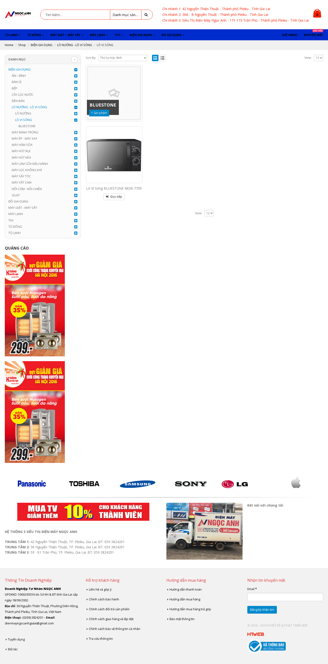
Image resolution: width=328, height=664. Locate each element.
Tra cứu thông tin (101, 639)
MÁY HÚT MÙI (21, 157)
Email (252, 589)
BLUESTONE (27, 126)
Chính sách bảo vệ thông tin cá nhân (114, 629)
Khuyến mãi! (313, 33)
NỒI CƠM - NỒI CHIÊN (27, 189)
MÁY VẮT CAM (21, 182)
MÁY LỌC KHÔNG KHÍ (27, 170)
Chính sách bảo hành (104, 599)
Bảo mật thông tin (182, 619)
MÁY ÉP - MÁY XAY (24, 138)
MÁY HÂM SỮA (22, 145)
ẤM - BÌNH (19, 75)
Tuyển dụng (16, 639)
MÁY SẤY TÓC (21, 176)
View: (307, 58)
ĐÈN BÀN (18, 101)
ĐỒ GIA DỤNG (172, 35)
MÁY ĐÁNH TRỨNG (25, 132)
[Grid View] (155, 58)
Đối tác (13, 649)
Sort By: (91, 58)
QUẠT (16, 195)
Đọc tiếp (116, 196)
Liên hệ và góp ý (100, 589)
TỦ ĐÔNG (34, 35)
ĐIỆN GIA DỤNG (141, 35)
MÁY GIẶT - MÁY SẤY (22, 207)
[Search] (146, 14)
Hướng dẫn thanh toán (186, 589)
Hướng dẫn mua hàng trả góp (190, 609)
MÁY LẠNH (97, 35)
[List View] (162, 58)
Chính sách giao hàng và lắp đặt (111, 619)
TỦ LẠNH (11, 35)
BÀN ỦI (16, 82)
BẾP (14, 88)
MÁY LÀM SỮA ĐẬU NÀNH (30, 164)
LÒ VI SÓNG (23, 120)
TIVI (117, 35)
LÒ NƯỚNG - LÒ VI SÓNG (29, 107)
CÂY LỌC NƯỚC (22, 94)
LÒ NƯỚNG (23, 113)
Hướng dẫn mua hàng (185, 599)
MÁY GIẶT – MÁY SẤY (65, 35)
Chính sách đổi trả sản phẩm (109, 609)
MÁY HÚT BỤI (21, 151)
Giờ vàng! (290, 35)
